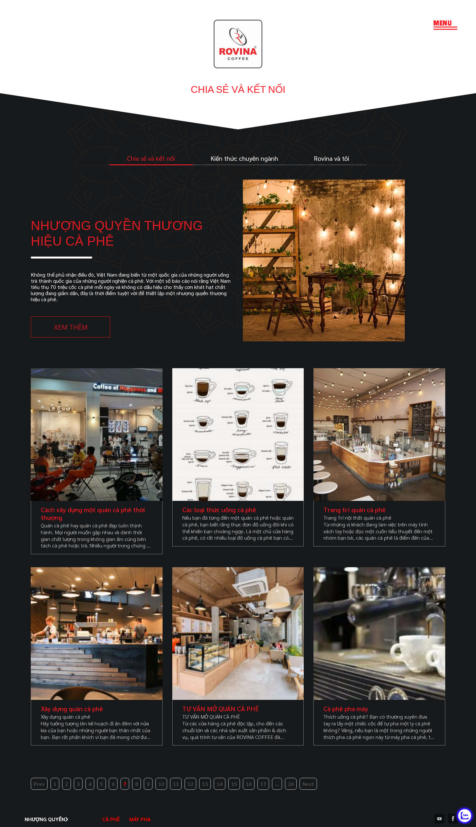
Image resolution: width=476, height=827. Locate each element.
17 (263, 783)
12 (190, 783)
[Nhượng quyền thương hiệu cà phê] (324, 339)
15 (234, 783)
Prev (39, 783)
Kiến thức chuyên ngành (244, 158)
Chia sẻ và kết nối (151, 158)
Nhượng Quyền (45, 819)
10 (161, 783)
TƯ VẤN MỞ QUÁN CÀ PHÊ (220, 708)
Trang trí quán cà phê (354, 509)
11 (176, 783)
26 (291, 783)
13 (205, 783)
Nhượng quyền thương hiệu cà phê (117, 233)
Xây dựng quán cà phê (72, 708)
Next (308, 783)
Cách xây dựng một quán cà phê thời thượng (93, 513)
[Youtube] (439, 819)
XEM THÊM (70, 326)
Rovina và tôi (331, 158)
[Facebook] (453, 819)
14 (219, 783)
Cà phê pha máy (345, 708)
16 (249, 783)
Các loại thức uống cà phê (219, 509)
